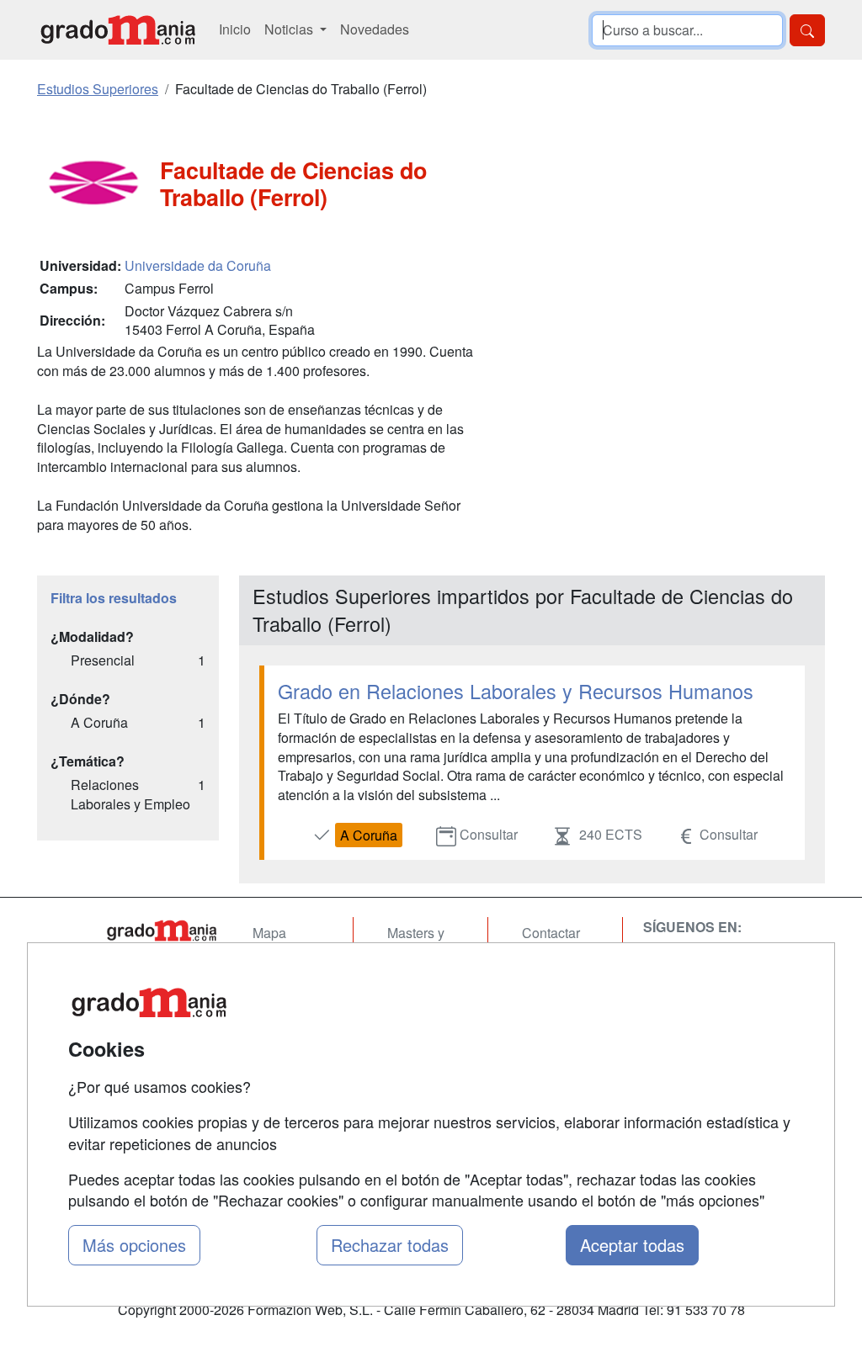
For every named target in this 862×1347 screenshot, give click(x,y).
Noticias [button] (290, 29)
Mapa (269, 932)
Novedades (374, 29)
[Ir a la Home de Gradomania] (161, 930)
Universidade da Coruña (198, 265)
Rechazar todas (390, 1245)
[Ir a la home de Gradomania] (118, 30)
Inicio (235, 29)
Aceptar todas (632, 1245)
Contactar (551, 932)
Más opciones (134, 1245)
